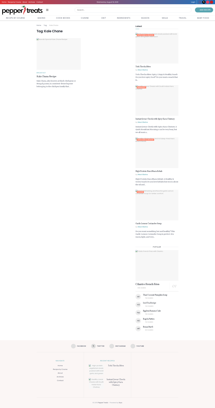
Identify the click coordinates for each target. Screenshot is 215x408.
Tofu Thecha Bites (143, 66)
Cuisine (85, 18)
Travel (182, 18)
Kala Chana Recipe (46, 76)
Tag (45, 25)
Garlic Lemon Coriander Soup (148, 223)
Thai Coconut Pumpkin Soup (155, 295)
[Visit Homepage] (22, 10)
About (25, 2)
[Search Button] (189, 9)
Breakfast (41, 73)
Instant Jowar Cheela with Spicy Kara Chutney (155, 119)
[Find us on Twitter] (203, 2)
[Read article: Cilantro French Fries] (156, 265)
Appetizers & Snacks (145, 35)
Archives (31, 2)
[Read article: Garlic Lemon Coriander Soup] (156, 205)
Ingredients (123, 18)
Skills (165, 18)
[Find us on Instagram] (207, 2)
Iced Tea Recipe (149, 303)
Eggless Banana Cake (152, 311)
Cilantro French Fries (147, 284)
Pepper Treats (103, 403)
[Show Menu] (47, 10)
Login (193, 2)
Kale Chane (53, 25)
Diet (103, 18)
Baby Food (203, 18)
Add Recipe (205, 10)
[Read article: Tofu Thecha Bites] (156, 48)
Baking (41, 18)
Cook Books (63, 18)
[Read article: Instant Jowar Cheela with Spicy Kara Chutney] (156, 100)
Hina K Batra (143, 70)
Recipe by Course (14, 2)
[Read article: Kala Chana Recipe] (59, 54)
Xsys (120, 403)
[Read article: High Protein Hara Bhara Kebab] (156, 152)
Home (4, 2)
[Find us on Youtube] (211, 2)
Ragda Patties (148, 319)
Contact (39, 2)
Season (145, 18)
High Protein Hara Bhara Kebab (148, 171)
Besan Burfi (148, 327)
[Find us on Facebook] (200, 2)
